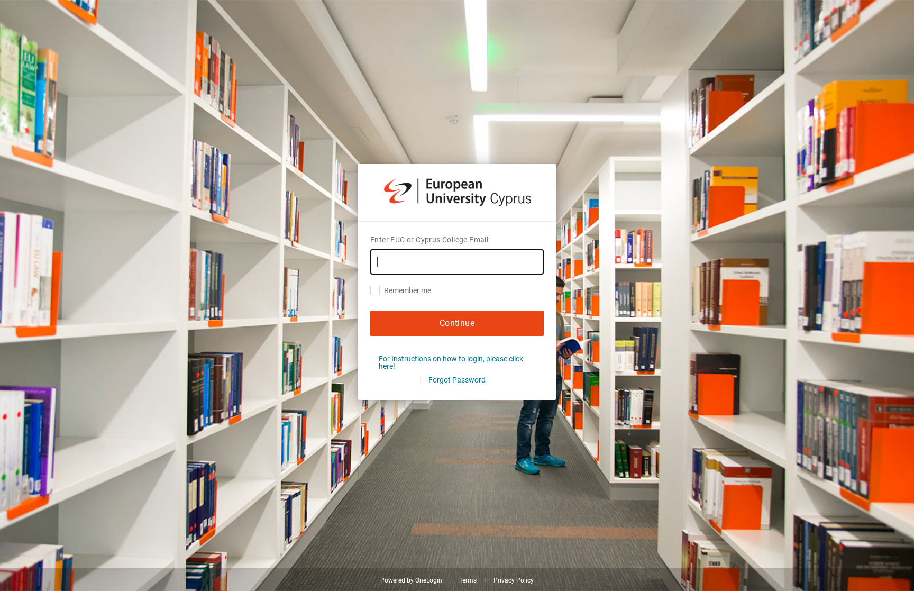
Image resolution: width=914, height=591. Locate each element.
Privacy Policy (513, 580)
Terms (468, 580)
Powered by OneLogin (411, 580)
